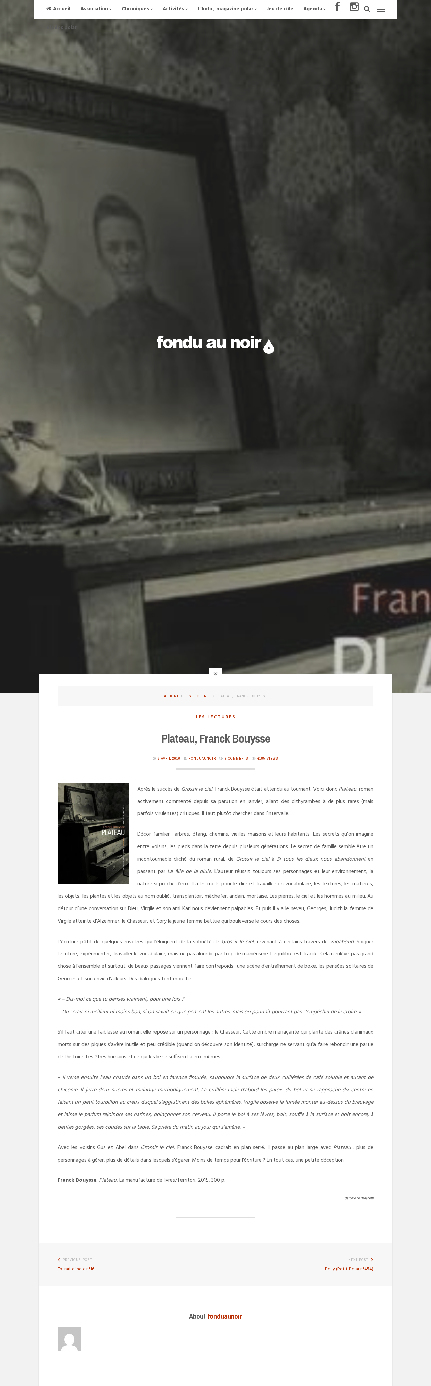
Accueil (61, 9)
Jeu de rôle (280, 9)
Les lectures (198, 696)
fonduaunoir (202, 758)
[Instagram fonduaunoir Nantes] (354, 9)
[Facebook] (337, 9)
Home (174, 696)
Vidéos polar (61, 28)
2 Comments (236, 758)
